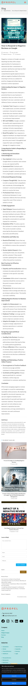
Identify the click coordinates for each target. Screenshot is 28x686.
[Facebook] (3, 621)
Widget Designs (5, 632)
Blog (2, 637)
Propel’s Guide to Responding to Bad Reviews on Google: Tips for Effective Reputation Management (14, 495)
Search (2, 569)
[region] (14, 675)
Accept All (14, 676)
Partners (3, 635)
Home (2, 630)
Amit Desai (5, 52)
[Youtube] (21, 621)
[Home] (1, 10)
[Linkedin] (16, 621)
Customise (14, 679)
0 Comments (18, 54)
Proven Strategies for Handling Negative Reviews (14, 461)
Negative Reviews (7, 54)
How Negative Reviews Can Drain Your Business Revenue (14, 528)
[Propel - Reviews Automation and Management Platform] (8, 2)
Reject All (14, 683)
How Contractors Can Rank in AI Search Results (10, 579)
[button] (25, 2)
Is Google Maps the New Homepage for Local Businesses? (12, 587)
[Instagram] (8, 621)
